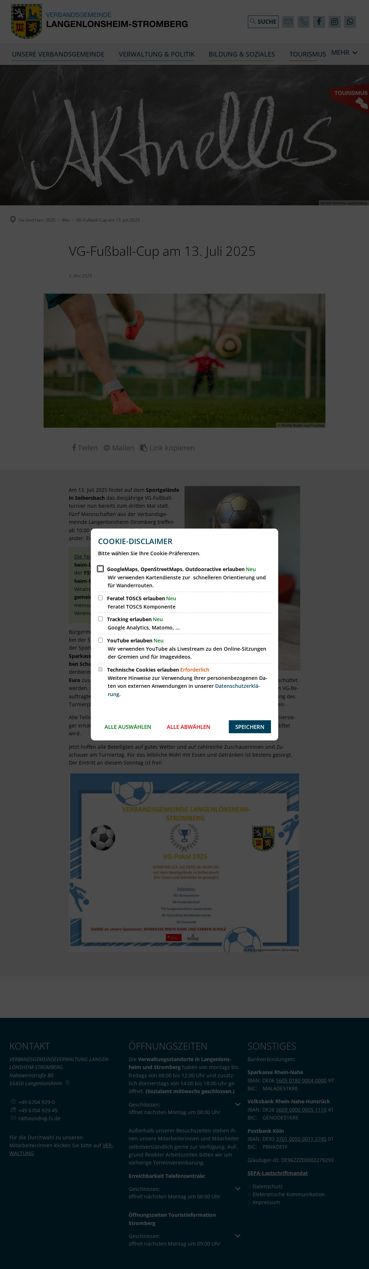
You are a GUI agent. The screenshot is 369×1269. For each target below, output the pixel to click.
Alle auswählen (128, 726)
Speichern (249, 726)
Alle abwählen (188, 726)
